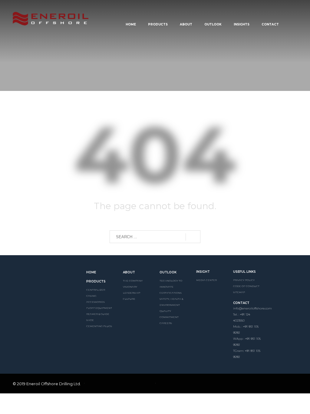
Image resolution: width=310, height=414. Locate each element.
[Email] (272, 384)
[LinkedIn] (241, 384)
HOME (91, 272)
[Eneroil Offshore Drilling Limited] (45, 278)
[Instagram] (262, 384)
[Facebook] (231, 384)
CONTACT (241, 303)
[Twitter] (252, 384)
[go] (193, 237)
